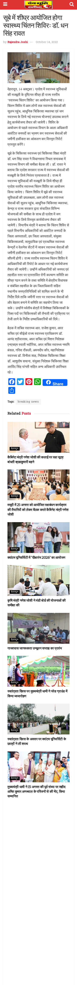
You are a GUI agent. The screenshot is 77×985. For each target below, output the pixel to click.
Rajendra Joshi (17, 42)
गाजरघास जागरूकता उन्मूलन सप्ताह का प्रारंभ (34, 648)
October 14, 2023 (47, 42)
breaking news (28, 402)
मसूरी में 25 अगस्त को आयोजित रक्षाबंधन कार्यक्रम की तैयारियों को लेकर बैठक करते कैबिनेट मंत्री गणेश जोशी (37, 509)
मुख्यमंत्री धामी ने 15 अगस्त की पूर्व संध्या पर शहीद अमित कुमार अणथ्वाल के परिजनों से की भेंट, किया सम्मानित (36, 791)
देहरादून (14, 448)
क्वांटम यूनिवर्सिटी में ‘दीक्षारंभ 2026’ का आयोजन (36, 557)
